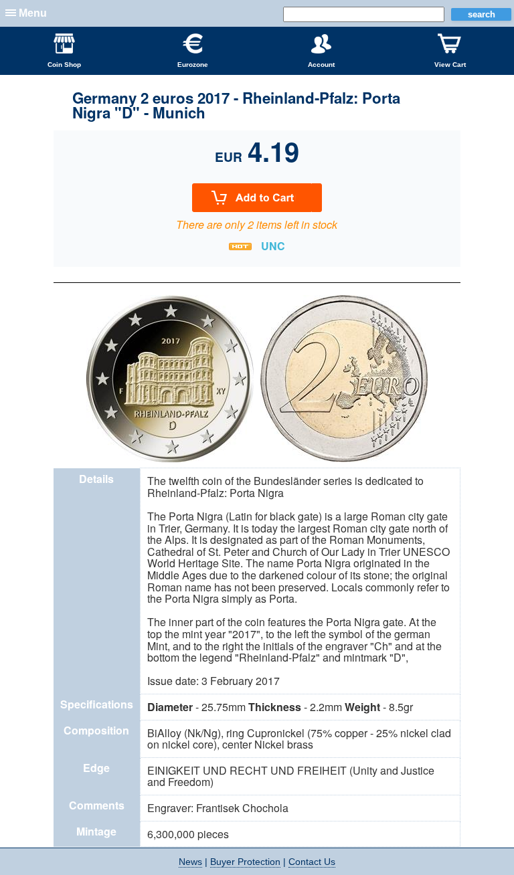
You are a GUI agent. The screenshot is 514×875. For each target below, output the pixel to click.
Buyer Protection (245, 861)
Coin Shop (64, 64)
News (190, 861)
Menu (33, 13)
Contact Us (311, 861)
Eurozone (192, 64)
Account (321, 64)
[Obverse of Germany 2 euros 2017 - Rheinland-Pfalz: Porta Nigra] (170, 460)
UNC (273, 246)
